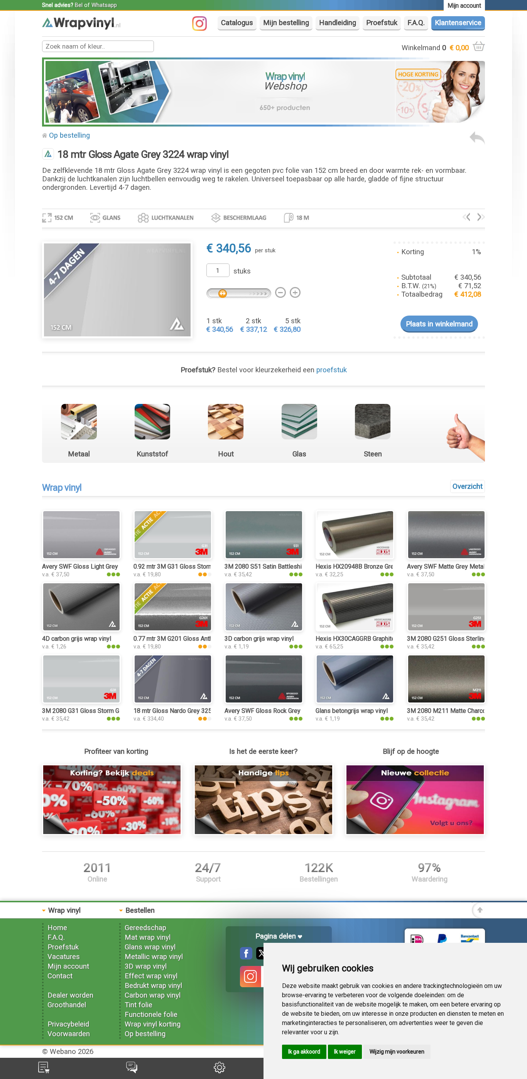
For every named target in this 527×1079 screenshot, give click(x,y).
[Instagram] (203, 28)
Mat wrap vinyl (148, 937)
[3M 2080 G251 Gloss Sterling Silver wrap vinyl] (446, 629)
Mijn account (68, 966)
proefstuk (331, 370)
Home (57, 928)
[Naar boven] (478, 916)
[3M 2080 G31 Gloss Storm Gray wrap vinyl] (81, 701)
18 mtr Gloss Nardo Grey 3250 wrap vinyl (188, 710)
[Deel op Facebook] (246, 957)
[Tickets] (131, 1071)
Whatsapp (104, 5)
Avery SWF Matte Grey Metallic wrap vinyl (463, 566)
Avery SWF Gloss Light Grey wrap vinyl (94, 566)
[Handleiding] (263, 833)
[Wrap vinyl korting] (112, 833)
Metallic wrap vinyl (154, 956)
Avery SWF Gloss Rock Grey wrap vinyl (277, 710)
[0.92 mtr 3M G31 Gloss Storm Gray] (172, 557)
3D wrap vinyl (146, 966)
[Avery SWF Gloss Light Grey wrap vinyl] (81, 557)
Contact (60, 976)
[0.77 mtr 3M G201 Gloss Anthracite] (172, 629)
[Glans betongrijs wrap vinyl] (355, 701)
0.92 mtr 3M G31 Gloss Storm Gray (180, 566)
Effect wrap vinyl (151, 976)
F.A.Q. (416, 23)
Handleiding (337, 23)
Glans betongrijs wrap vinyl (352, 710)
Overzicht (468, 486)
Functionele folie (151, 1014)
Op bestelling (69, 135)
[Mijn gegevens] (219, 1071)
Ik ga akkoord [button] (304, 1052)
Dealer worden (70, 995)
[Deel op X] (260, 957)
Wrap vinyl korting (153, 1024)
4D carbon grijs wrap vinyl (76, 638)
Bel (79, 5)
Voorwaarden (68, 1034)
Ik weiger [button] (345, 1052)
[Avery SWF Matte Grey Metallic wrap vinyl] (446, 557)
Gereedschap (145, 928)
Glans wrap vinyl (150, 947)
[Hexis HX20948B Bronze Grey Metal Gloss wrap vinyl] (355, 557)
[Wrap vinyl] (81, 27)
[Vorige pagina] (477, 142)
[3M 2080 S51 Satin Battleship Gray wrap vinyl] (264, 557)
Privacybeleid (68, 1024)
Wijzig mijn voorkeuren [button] (397, 1052)
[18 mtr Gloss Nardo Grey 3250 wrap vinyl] (172, 701)
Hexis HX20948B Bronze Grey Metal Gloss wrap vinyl (388, 566)
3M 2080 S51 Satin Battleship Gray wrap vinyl (286, 566)
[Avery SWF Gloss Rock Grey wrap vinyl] (264, 701)
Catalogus (237, 23)
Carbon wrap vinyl (153, 995)
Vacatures (63, 956)
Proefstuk (381, 23)
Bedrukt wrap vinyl (153, 985)
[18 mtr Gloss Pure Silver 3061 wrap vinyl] (481, 218)
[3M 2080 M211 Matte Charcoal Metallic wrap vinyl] (446, 701)
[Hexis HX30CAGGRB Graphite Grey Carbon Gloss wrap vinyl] (355, 629)
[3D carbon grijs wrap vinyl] (264, 629)
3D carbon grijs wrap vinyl (259, 638)
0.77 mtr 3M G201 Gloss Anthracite (180, 638)
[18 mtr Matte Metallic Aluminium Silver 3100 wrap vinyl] (466, 218)
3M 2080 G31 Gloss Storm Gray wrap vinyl (99, 710)
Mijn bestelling (286, 23)
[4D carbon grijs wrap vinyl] (81, 629)
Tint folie (138, 1005)
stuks (242, 271)
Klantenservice (458, 23)
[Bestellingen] (43, 1071)
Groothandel (66, 1005)
